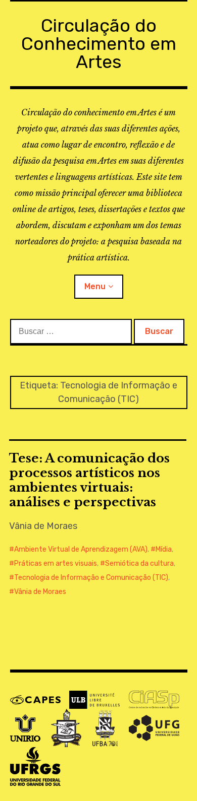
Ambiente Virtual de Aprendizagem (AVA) (80, 549)
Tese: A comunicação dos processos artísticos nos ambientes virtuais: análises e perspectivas (89, 480)
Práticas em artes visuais (55, 563)
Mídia (164, 549)
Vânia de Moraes (40, 591)
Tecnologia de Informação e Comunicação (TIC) (91, 577)
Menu (95, 286)
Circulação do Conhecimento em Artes (98, 44)
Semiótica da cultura (139, 563)
